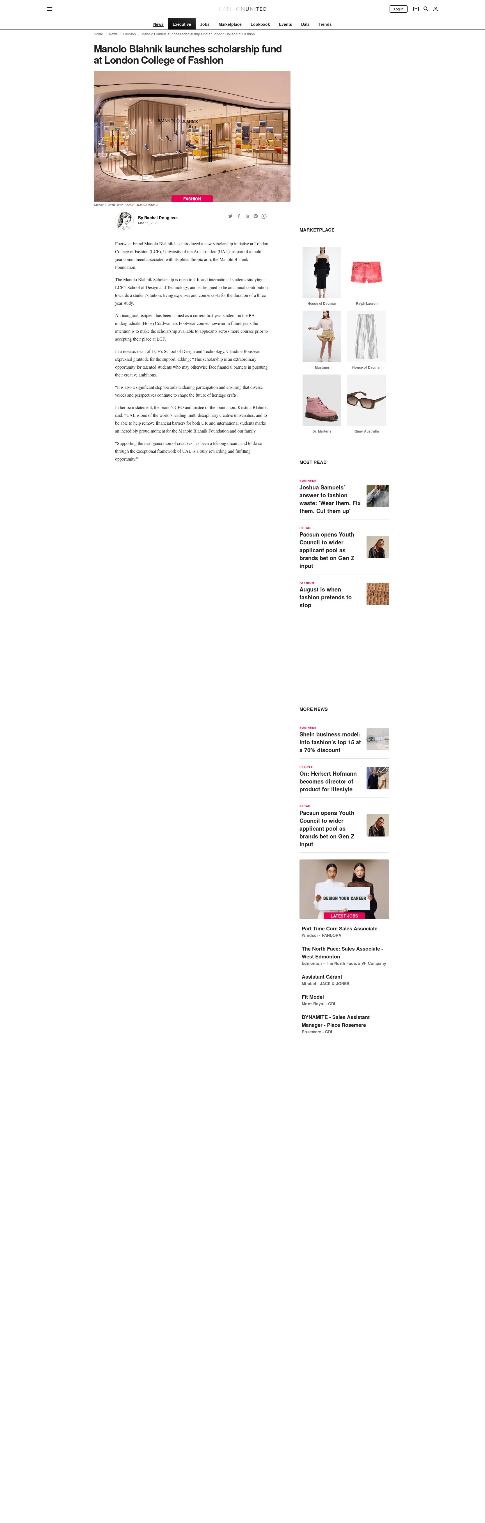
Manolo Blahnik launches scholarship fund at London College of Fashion (198, 34)
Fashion (129, 34)
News (113, 34)
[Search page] (426, 9)
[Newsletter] (416, 9)
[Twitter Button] (230, 216)
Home (98, 34)
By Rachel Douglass (158, 217)
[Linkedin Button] (247, 216)
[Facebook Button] (239, 216)
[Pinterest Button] (255, 216)
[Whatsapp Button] (264, 216)
